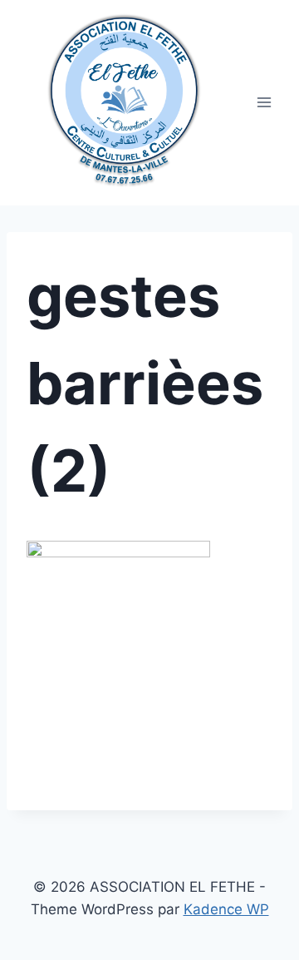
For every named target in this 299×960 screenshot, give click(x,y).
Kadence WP (226, 909)
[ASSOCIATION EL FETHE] (124, 94)
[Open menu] (263, 103)
